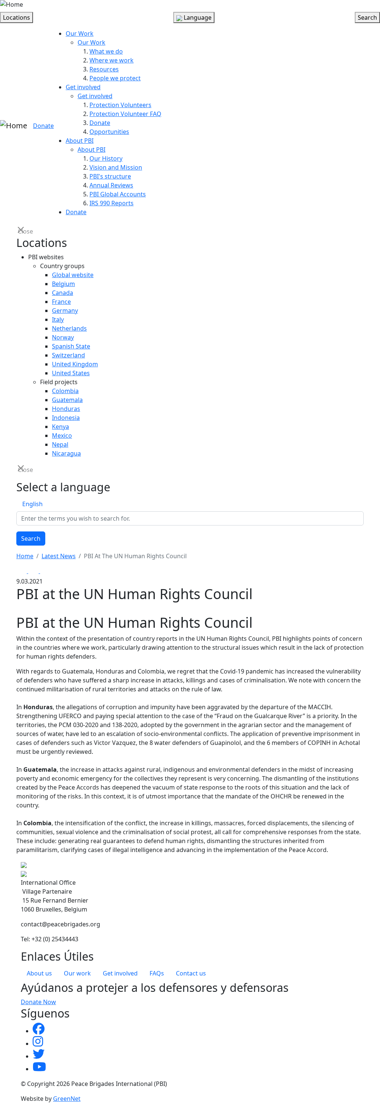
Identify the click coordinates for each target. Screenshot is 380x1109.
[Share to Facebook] (22, 571)
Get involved (83, 87)
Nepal (60, 444)
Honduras (66, 409)
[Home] (11, 4)
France (61, 302)
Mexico (62, 435)
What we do (106, 51)
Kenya (60, 426)
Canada (62, 293)
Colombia (65, 391)
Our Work (80, 33)
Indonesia (66, 418)
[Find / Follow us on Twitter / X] (39, 1056)
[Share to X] (34, 571)
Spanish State (71, 346)
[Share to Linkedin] (45, 571)
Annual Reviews (111, 185)
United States (71, 373)
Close (21, 230)
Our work (77, 973)
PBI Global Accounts (117, 194)
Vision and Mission (115, 167)
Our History (105, 158)
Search (30, 538)
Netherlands (69, 328)
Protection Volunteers (120, 105)
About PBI (80, 140)
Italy (58, 319)
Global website (73, 275)
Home (24, 556)
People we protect (115, 78)
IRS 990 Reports (111, 203)
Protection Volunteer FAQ (125, 114)
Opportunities (109, 132)
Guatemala (67, 400)
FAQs (157, 973)
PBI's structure (110, 176)
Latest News (59, 556)
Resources (104, 69)
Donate (43, 126)
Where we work (111, 60)
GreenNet (67, 1098)
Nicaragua (66, 453)
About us (39, 973)
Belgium (63, 284)
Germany (65, 310)
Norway (63, 337)
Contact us (191, 973)
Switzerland (68, 355)
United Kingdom (75, 364)
